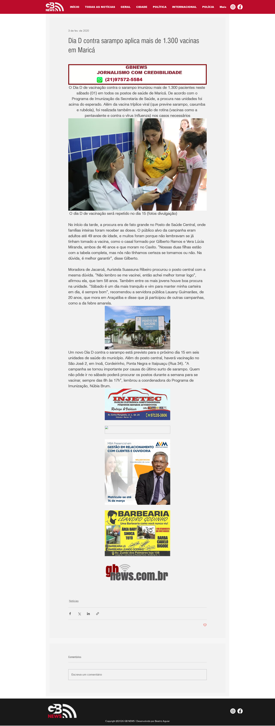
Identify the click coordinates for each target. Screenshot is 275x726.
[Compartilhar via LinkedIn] (88, 613)
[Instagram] (233, 7)
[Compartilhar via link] (97, 613)
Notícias (74, 600)
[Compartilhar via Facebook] (70, 613)
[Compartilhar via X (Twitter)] (79, 613)
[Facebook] (240, 7)
